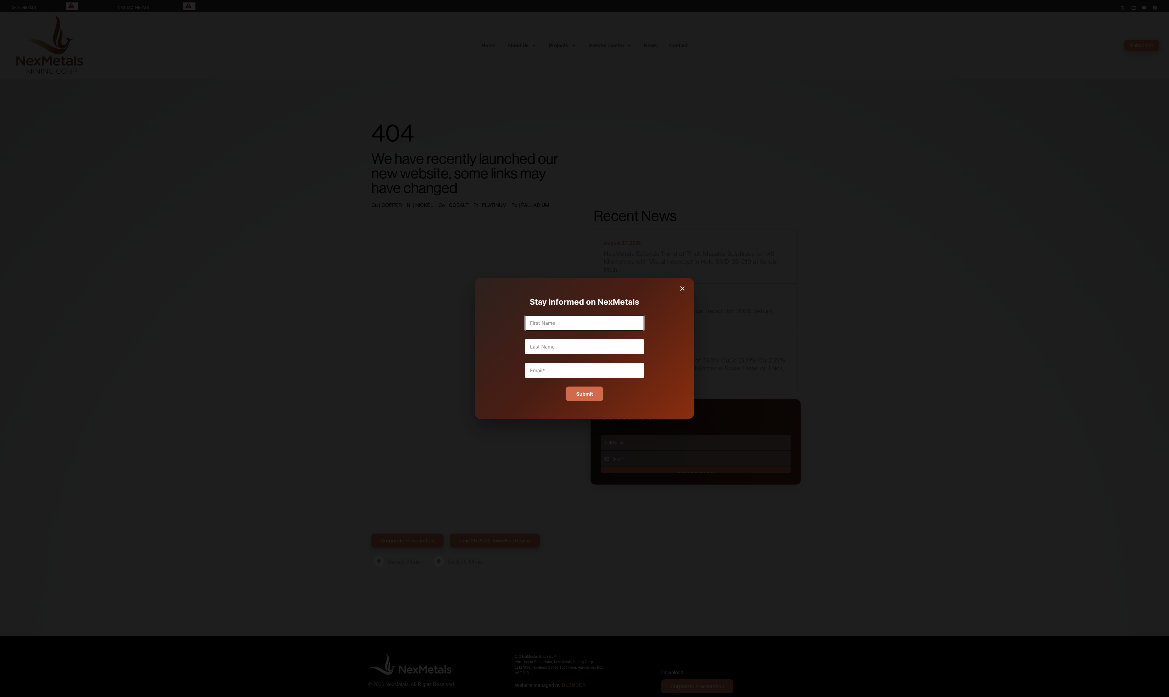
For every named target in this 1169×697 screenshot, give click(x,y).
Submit (584, 394)
